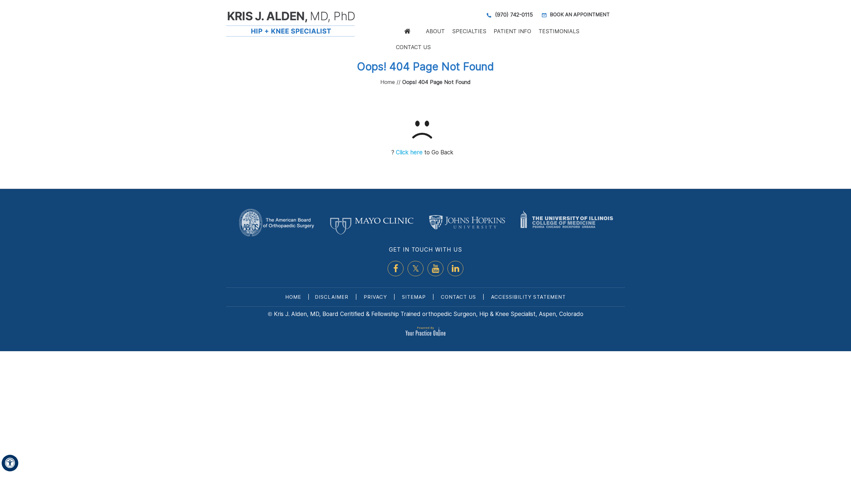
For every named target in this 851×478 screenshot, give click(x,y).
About (435, 31)
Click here (409, 152)
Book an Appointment (580, 14)
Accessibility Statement (528, 297)
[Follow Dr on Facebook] (396, 268)
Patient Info (512, 31)
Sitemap (414, 297)
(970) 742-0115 (514, 14)
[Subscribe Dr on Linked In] (455, 268)
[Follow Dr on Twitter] (416, 268)
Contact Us (413, 47)
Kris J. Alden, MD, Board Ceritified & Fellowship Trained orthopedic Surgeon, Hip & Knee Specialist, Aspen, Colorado (428, 314)
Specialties (469, 31)
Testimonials (559, 31)
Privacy (375, 297)
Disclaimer (332, 297)
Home (407, 31)
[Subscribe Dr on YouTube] (435, 268)
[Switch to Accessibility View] (10, 463)
